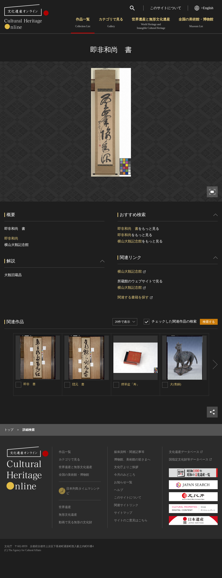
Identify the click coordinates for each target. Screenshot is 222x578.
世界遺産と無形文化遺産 (151, 23)
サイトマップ (123, 512)
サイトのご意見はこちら (130, 520)
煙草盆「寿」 (130, 384)
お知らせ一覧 (123, 482)
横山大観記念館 (130, 241)
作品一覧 (82, 22)
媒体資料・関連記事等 (129, 452)
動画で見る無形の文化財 (75, 522)
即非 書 (29, 384)
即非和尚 (11, 238)
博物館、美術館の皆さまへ (132, 459)
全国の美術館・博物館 (196, 22)
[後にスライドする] (213, 364)
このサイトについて (165, 8)
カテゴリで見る (111, 22)
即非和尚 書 (128, 228)
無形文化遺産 (68, 514)
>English (207, 8)
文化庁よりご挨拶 (126, 467)
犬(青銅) (175, 384)
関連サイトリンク (126, 505)
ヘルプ (118, 490)
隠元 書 (78, 384)
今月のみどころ (124, 474)
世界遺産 (65, 507)
